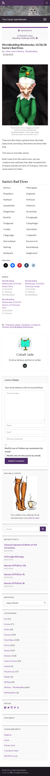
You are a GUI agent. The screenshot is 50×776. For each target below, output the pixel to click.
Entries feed (9, 745)
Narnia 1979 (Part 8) (14, 583)
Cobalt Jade (10, 51)
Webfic (7, 677)
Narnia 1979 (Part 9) (14, 574)
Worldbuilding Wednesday (21, 327)
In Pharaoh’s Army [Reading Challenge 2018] (23, 36)
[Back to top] (43, 769)
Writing (7, 682)
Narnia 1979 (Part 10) (15, 565)
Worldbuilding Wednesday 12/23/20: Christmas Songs (34, 284)
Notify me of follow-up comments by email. (24, 450)
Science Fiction (10, 661)
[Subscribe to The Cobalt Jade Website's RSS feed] (3, 2)
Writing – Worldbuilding (14, 687)
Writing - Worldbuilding (27, 51)
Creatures (35, 325)
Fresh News (9, 640)
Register (8, 735)
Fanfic (6, 629)
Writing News (10, 692)
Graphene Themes (21, 773)
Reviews (8, 656)
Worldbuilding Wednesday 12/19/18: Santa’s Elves (12, 284)
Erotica (7, 624)
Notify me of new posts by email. (24, 455)
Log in (6, 740)
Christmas (25, 325)
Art (5, 619)
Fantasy (5, 327)
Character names (12, 325)
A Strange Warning (13, 556)
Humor (7, 650)
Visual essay (9, 671)
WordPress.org (10, 756)
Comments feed (11, 750)
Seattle (7, 666)
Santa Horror (26, 30)
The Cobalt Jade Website (14, 19)
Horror (7, 645)
